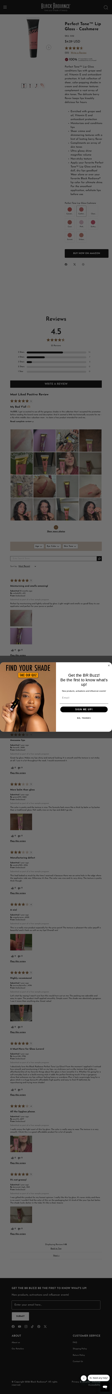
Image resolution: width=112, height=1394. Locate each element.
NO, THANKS (84, 718)
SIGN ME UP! (84, 709)
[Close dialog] (109, 665)
